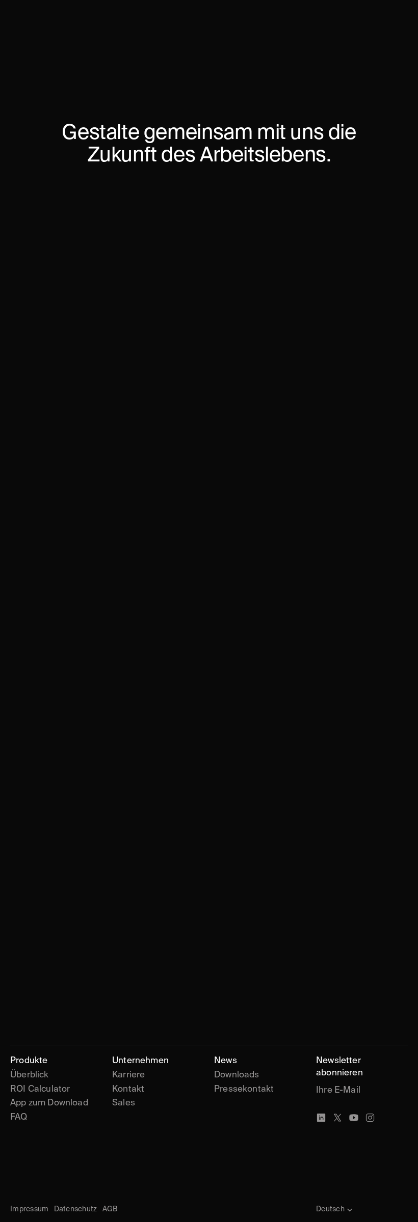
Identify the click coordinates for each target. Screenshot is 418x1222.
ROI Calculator (40, 1089)
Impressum (29, 1209)
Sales (123, 1103)
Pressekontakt (244, 1089)
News (225, 1061)
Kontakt (128, 1089)
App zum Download (49, 1103)
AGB (110, 1209)
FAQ (19, 1117)
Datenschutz (75, 1209)
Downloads (236, 1075)
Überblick (29, 1075)
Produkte (28, 1061)
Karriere (129, 1075)
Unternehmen (140, 1061)
